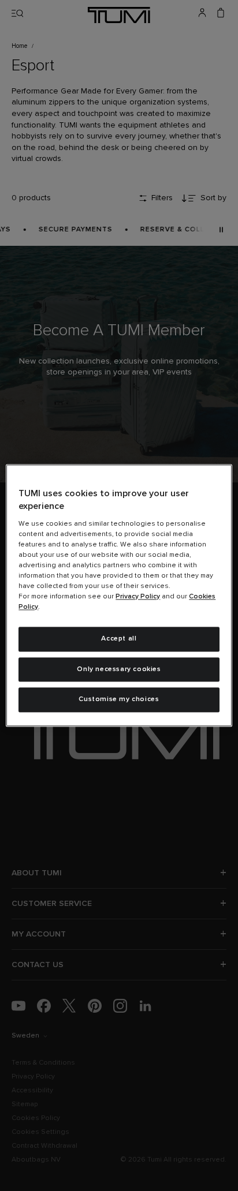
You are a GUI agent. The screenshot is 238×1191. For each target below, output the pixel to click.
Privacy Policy (138, 596)
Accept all (118, 638)
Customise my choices (119, 699)
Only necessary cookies (119, 669)
